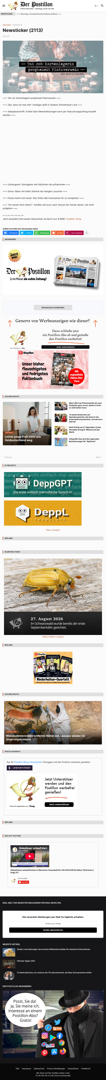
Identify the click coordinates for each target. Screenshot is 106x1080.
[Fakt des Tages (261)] (9, 964)
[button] (3, 6)
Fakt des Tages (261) (26, 961)
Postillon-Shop (73, 219)
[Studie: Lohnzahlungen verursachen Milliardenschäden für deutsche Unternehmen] (9, 952)
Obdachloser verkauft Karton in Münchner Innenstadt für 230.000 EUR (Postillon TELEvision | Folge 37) (52, 871)
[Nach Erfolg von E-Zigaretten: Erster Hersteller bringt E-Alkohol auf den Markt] (61, 430)
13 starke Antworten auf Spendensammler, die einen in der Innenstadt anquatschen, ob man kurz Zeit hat (86, 418)
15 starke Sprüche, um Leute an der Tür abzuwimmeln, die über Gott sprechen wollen (54, 972)
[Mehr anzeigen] (86, 233)
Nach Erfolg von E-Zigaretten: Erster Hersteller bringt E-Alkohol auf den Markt (85, 429)
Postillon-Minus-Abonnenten (28, 762)
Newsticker (17, 25)
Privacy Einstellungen (56, 1068)
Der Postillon (53, 1073)
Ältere (98, 457)
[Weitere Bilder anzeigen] (53, 637)
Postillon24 (85, 1068)
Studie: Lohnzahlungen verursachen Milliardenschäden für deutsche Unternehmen (53, 949)
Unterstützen (73, 1068)
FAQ (17, 1068)
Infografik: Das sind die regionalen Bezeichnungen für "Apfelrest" (84, 440)
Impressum (26, 1068)
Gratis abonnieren (53, 930)
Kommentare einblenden (53, 307)
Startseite (7, 25)
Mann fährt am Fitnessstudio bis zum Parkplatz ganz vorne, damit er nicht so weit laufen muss (85, 405)
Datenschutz (39, 1068)
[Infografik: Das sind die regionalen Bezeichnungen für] (61, 442)
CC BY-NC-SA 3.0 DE (45, 1075)
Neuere (8, 457)
